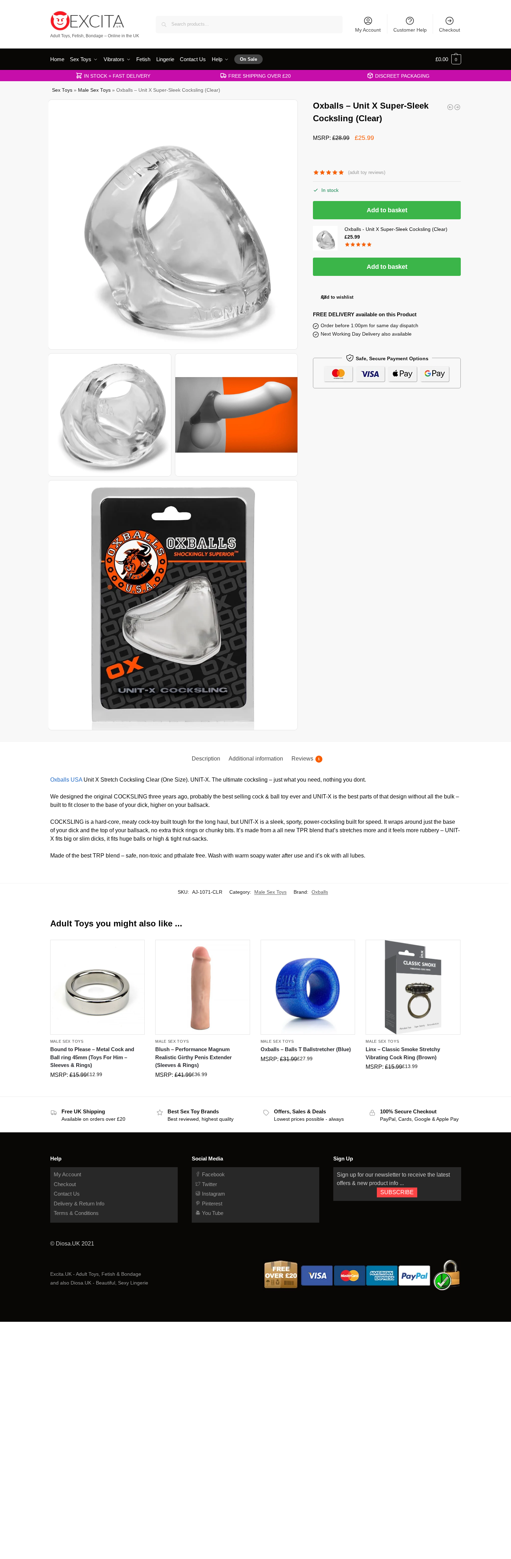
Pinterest (211, 1204)
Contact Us (67, 1194)
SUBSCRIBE (397, 1192)
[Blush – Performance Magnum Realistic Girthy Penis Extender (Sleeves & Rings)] (203, 987)
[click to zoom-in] (173, 224)
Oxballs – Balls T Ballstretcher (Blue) (306, 1049)
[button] (448, 59)
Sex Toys (62, 90)
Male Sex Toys (94, 90)
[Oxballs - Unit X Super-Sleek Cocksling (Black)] (450, 107)
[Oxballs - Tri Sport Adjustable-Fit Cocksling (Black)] (457, 107)
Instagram (213, 1194)
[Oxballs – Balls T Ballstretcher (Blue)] (308, 987)
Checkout (449, 30)
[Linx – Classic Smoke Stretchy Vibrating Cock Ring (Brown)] (413, 987)
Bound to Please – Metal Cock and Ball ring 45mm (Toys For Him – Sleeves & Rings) (92, 1057)
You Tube (212, 1213)
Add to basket (387, 210)
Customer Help (410, 30)
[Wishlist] (134, 950)
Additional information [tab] (256, 759)
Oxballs (320, 892)
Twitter (209, 1184)
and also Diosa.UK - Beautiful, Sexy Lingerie (99, 1283)
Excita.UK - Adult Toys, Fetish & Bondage (95, 1274)
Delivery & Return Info (79, 1204)
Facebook (213, 1174)
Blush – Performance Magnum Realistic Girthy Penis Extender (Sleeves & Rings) (193, 1057)
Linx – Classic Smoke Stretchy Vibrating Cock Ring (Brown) (403, 1053)
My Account (368, 30)
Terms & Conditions (76, 1213)
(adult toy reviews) (366, 172)
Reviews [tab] (305, 759)
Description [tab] (206, 759)
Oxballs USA (66, 780)
